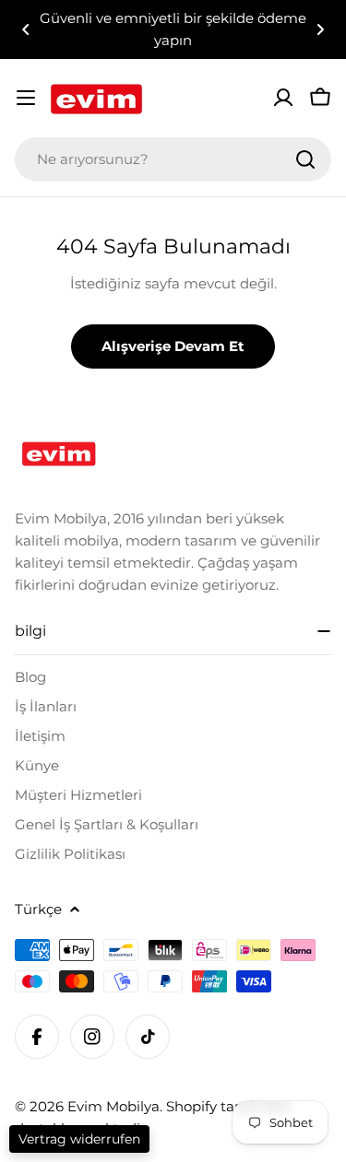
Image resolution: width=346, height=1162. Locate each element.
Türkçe (38, 909)
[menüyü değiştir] (26, 98)
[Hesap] (283, 98)
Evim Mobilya (113, 1106)
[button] (26, 29)
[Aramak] (305, 159)
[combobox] (173, 159)
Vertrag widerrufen (79, 1139)
